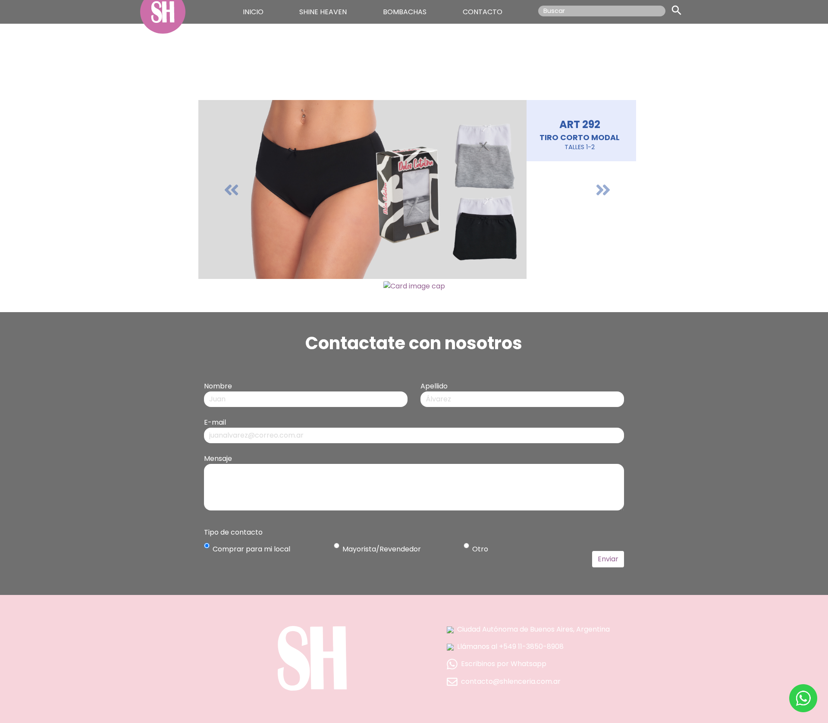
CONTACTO (482, 12)
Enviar (608, 559)
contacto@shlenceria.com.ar (511, 681)
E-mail (215, 422)
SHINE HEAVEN (323, 12)
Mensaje (218, 458)
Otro (480, 549)
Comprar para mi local (251, 549)
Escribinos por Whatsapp (503, 664)
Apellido (434, 386)
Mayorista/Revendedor (381, 549)
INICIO (253, 12)
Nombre (218, 386)
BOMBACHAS (405, 12)
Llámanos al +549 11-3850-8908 (510, 646)
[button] (231, 189)
